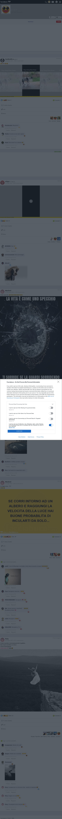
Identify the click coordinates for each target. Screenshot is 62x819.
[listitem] (31, 404)
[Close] (58, 382)
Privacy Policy (40, 437)
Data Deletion (21, 437)
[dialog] (31, 409)
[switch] (51, 408)
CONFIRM (19, 431)
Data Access (31, 437)
